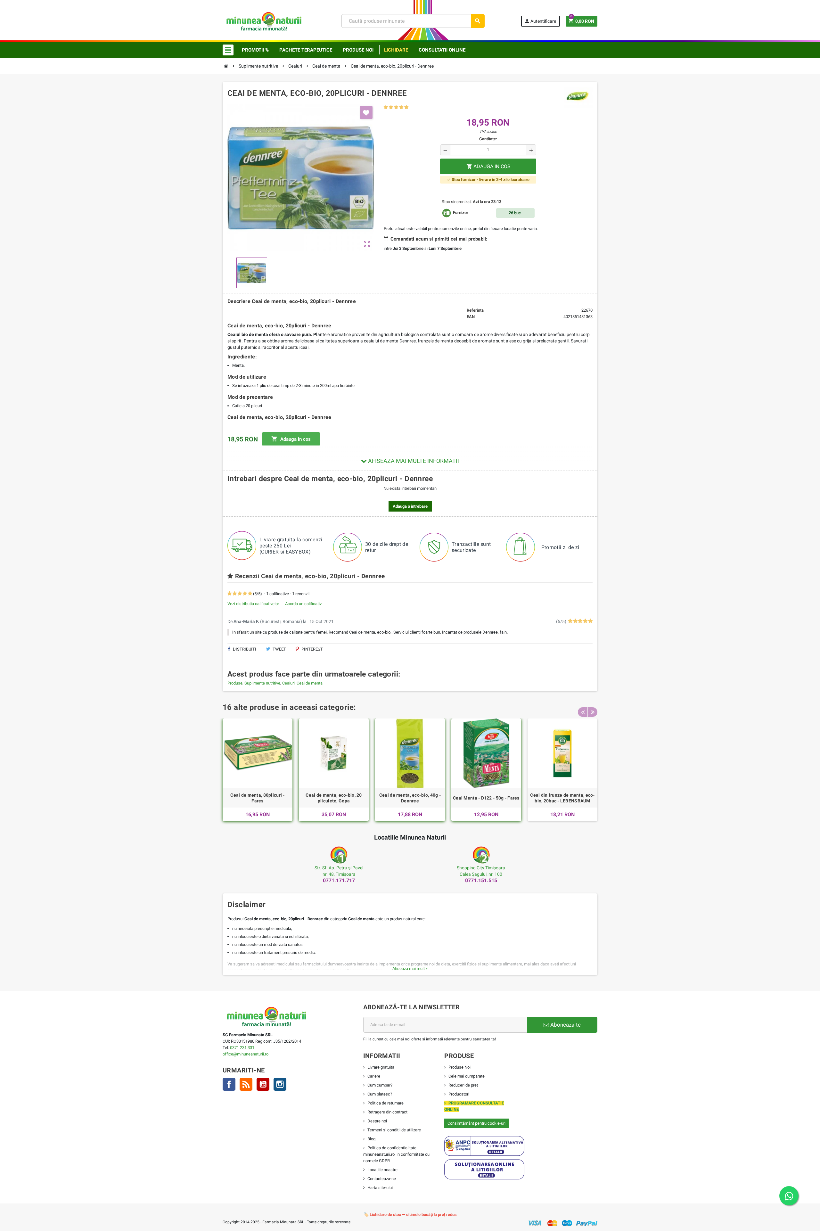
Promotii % (255, 50)
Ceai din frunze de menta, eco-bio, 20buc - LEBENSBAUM (562, 797)
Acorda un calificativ (303, 603)
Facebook (229, 1084)
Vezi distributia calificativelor (253, 603)
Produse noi (358, 50)
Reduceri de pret (463, 1085)
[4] (401, 107)
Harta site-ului (380, 1187)
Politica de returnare (385, 1103)
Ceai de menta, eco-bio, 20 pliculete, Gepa (334, 797)
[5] (406, 107)
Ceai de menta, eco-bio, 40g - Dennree (410, 797)
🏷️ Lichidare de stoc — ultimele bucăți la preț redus (410, 1214)
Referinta (475, 310)
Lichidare (396, 50)
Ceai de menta (310, 683)
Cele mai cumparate (466, 1076)
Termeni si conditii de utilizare (394, 1130)
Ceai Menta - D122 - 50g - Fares (486, 797)
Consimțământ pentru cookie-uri (476, 1123)
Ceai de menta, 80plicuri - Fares (257, 797)
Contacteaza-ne (381, 1178)
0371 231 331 (242, 1047)
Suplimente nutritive (262, 683)
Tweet (279, 649)
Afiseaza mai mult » (410, 968)
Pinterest (311, 649)
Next (592, 712)
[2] (391, 107)
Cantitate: (488, 138)
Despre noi (377, 1121)
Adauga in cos (291, 439)
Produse (234, 683)
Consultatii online (442, 50)
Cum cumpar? (379, 1085)
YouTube (263, 1084)
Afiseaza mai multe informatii (413, 460)
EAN (471, 316)
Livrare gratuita (380, 1067)
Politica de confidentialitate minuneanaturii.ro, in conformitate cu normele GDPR (396, 1154)
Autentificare (540, 21)
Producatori (458, 1094)
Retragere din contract (387, 1112)
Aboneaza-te (565, 1025)
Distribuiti (244, 649)
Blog (371, 1139)
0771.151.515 (481, 880)
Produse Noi (459, 1067)
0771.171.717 (339, 880)
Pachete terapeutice (305, 50)
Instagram (280, 1084)
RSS (246, 1084)
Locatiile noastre (382, 1169)
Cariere (373, 1076)
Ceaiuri (288, 683)
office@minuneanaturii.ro (245, 1054)
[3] (396, 107)
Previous (582, 712)
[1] (386, 107)
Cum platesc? (379, 1094)
